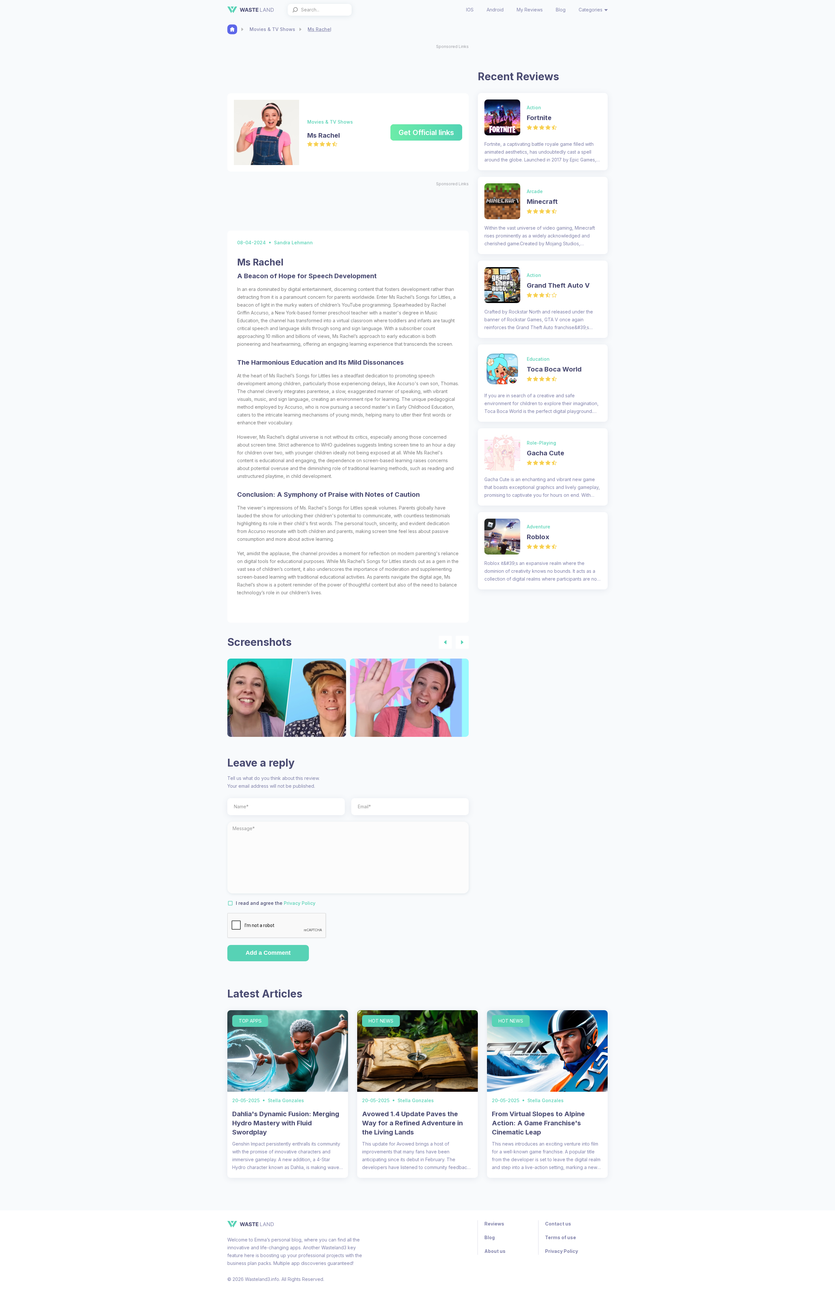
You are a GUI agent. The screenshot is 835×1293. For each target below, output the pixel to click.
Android (495, 9)
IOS (470, 9)
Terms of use (560, 1237)
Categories (590, 9)
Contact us (558, 1223)
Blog (561, 9)
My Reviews (530, 9)
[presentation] (445, 642)
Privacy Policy (299, 903)
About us (495, 1251)
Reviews (494, 1223)
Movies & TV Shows (272, 29)
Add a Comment (268, 953)
